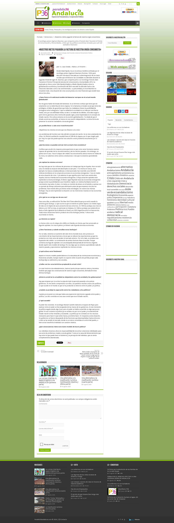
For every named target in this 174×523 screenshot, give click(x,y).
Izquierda (87, 23)
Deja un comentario (46, 54)
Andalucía (127, 170)
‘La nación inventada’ (47, 351)
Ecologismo (112, 195)
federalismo (131, 197)
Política (119, 209)
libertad (124, 202)
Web (40, 435)
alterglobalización (113, 167)
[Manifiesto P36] (112, 491)
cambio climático (120, 175)
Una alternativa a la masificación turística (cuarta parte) (90, 380)
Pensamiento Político (86, 53)
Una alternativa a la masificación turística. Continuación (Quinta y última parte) (69, 381)
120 (119, 501)
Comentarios (128, 120)
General (77, 53)
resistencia (127, 218)
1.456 (121, 473)
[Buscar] (138, 3)
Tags (109, 124)
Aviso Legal (103, 4)
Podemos (111, 209)
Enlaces (80, 4)
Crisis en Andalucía (124, 178)
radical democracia (115, 214)
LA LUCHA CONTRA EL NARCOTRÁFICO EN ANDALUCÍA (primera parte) (48, 381)
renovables (124, 215)
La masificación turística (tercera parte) (57, 29)
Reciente (118, 120)
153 (130, 491)
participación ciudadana (126, 207)
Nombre (42, 422)
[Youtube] (125, 4)
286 (120, 480)
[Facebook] (121, 4)
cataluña (131, 175)
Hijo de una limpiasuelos (115, 147)
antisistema (126, 173)
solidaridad (112, 220)
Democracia (57, 23)
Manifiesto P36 (123, 489)
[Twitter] (123, 4)
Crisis (110, 178)
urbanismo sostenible (123, 220)
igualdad (110, 203)
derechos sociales (116, 186)
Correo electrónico (46, 428)
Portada (38, 23)
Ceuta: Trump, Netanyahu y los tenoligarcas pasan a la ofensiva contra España (55, 500)
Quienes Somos (71, 4)
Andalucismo (47, 23)
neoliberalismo (111, 207)
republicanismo (114, 218)
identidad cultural (125, 200)
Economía (123, 195)
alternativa (127, 166)
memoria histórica (120, 205)
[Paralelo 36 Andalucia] (59, 12)
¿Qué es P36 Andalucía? (58, 4)
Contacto (95, 4)
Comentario (43, 404)
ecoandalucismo (123, 192)
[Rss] (119, 4)
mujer (127, 205)
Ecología (67, 23)
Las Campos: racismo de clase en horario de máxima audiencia (121, 141)
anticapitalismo (114, 173)
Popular (110, 120)
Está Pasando (71, 53)
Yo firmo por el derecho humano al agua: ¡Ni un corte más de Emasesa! (122, 498)
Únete (109, 4)
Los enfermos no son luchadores (118, 127)
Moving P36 (87, 4)
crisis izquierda (113, 181)
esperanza (117, 197)
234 (121, 486)
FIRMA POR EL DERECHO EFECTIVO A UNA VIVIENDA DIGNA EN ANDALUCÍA (121, 477)
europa (125, 197)
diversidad (122, 189)
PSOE (125, 209)
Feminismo (77, 23)
